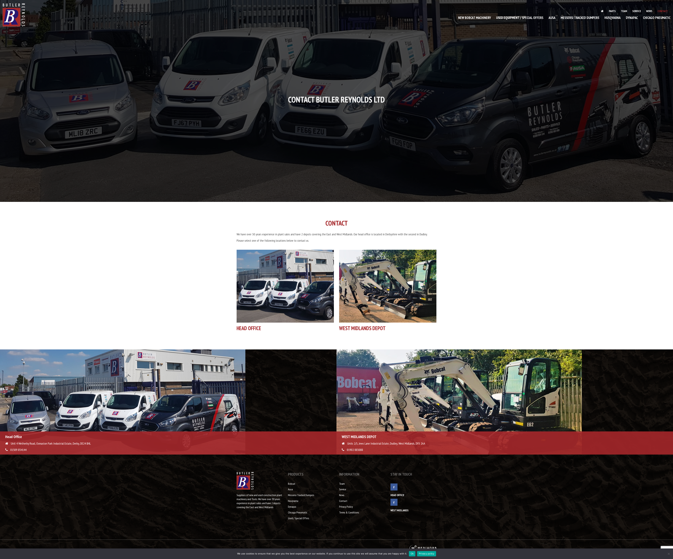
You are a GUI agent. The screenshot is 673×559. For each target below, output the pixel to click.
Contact (663, 11)
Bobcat (291, 483)
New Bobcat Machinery (474, 17)
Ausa (552, 17)
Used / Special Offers (298, 518)
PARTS (612, 11)
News (649, 11)
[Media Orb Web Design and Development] (422, 548)
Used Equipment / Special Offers (519, 17)
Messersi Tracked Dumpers (580, 17)
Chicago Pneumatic (656, 17)
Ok (412, 553)
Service (636, 11)
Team (624, 11)
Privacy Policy (346, 506)
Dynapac (632, 17)
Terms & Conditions (349, 512)
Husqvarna (612, 17)
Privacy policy (426, 553)
